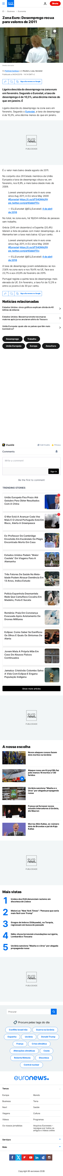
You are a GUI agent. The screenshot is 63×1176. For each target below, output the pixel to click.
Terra (35, 1101)
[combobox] (31, 1012)
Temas (5, 1088)
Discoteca (44, 1057)
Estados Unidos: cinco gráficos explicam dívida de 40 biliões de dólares (27, 308)
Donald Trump (48, 1036)
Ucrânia (29, 1036)
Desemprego (12, 339)
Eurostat (30, 111)
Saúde (36, 1107)
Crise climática (39, 1043)
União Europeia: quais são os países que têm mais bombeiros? (26, 327)
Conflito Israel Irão (18, 1029)
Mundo (36, 1095)
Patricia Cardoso (12, 71)
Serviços (6, 1139)
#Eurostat (13, 199)
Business (11, 11)
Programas (38, 1119)
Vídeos (5, 1119)
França (19, 1043)
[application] (31, 45)
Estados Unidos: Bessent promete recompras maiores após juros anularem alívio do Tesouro (24, 318)
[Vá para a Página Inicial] (10, 3)
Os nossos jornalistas (12, 1125)
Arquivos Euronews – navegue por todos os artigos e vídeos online (44, 1128)
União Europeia (13, 346)
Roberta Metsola (22, 1057)
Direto (55, 3)
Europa (33, 346)
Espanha (12, 1036)
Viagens (6, 1113)
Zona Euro (51, 346)
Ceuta (47, 1050)
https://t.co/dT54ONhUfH (34, 199)
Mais (4, 1147)
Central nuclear (31, 1064)
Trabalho (31, 339)
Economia (22, 11)
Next (4, 1107)
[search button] (54, 1012)
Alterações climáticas (24, 1050)
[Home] (3, 11)
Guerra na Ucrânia (45, 1029)
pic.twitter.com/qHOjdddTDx (23, 202)
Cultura (36, 1113)
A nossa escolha (16, 747)
